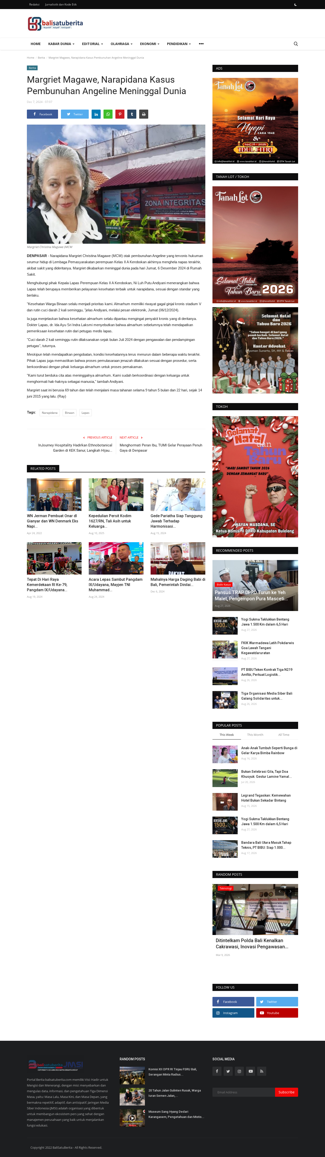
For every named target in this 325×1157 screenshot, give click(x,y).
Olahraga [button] (120, 43)
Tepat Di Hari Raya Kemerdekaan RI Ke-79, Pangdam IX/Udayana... (47, 584)
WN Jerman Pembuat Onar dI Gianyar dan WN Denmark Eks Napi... (52, 521)
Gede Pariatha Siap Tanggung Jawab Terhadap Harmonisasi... (176, 521)
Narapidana (50, 413)
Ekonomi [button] (148, 43)
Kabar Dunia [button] (60, 43)
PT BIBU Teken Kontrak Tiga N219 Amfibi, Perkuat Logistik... (266, 672)
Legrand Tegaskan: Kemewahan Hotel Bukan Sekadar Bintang (266, 797)
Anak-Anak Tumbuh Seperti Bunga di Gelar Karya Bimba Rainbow (269, 750)
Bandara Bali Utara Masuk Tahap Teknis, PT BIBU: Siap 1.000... (266, 845)
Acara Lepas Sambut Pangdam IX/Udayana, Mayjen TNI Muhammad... (116, 584)
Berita (41, 57)
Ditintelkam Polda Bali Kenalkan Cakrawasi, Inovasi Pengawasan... (248, 944)
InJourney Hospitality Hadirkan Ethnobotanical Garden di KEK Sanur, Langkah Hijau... (75, 448)
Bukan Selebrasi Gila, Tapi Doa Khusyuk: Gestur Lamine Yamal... (266, 774)
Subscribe (287, 1092)
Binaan (69, 413)
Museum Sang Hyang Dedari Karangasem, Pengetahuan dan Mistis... (176, 1114)
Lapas (85, 413)
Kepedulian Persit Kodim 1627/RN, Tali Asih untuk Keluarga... (110, 521)
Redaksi (34, 4)
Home (36, 43)
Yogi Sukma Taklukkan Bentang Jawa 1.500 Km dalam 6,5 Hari (265, 621)
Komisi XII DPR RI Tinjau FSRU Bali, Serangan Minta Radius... (172, 1071)
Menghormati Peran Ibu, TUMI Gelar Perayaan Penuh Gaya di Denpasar (161, 448)
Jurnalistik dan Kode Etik (61, 4)
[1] (295, 4)
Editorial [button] (91, 43)
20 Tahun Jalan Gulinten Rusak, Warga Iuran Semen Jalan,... (174, 1093)
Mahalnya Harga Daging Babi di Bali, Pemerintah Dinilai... (178, 582)
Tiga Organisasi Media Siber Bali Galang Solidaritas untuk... (266, 696)
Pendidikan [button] (177, 43)
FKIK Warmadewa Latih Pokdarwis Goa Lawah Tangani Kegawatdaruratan (267, 648)
